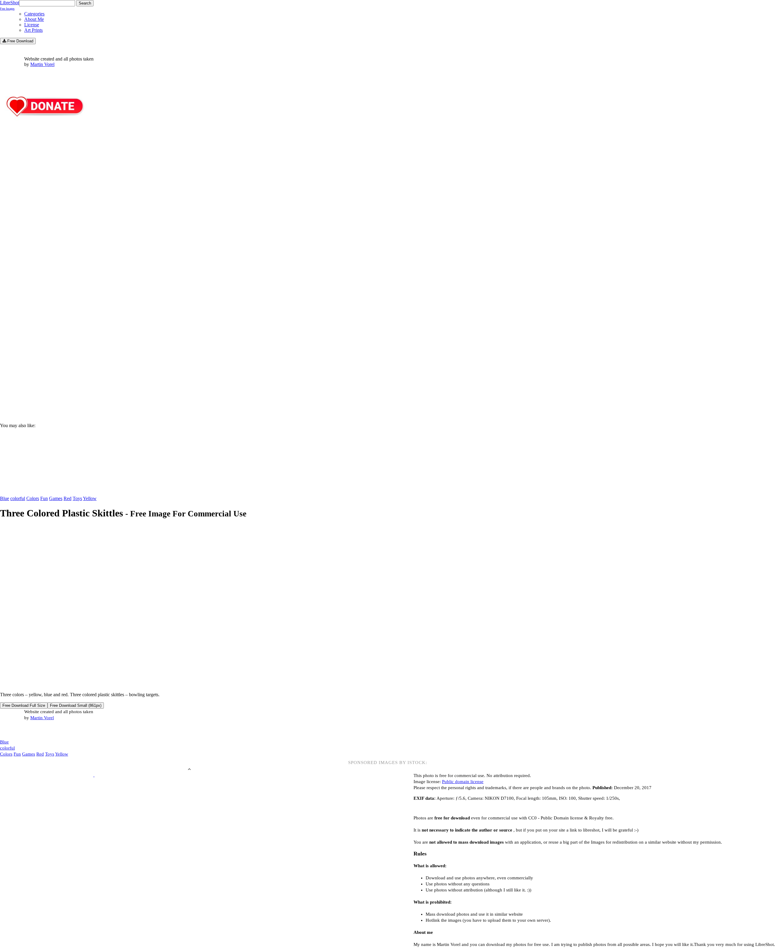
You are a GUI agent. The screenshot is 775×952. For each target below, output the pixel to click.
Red (67, 498)
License (31, 24)
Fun (44, 498)
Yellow (90, 498)
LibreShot (9, 5)
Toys (77, 498)
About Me (34, 19)
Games (55, 498)
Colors (32, 498)
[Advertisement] (181, 366)
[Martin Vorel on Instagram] (33, 730)
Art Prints (33, 30)
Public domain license (462, 781)
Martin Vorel (42, 64)
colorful (17, 498)
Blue (4, 498)
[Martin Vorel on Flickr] (50, 730)
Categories (34, 13)
